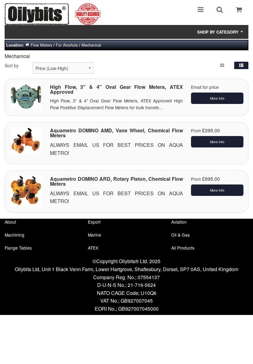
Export (94, 222)
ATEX (93, 248)
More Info (217, 98)
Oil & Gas (180, 235)
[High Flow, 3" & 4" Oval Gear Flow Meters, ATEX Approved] (25, 95)
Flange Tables (18, 248)
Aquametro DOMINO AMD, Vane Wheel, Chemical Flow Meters (116, 133)
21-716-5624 (142, 284)
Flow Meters (41, 45)
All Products (182, 248)
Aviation (179, 222)
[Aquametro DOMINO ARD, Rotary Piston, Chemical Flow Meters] (25, 190)
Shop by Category (218, 32)
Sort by (12, 65)
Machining (14, 235)
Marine (94, 235)
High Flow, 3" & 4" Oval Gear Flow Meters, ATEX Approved (116, 89)
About (10, 222)
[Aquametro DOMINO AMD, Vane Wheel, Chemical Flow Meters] (25, 140)
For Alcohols (67, 45)
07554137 (149, 277)
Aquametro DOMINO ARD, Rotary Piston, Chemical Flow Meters (116, 181)
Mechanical (91, 45)
